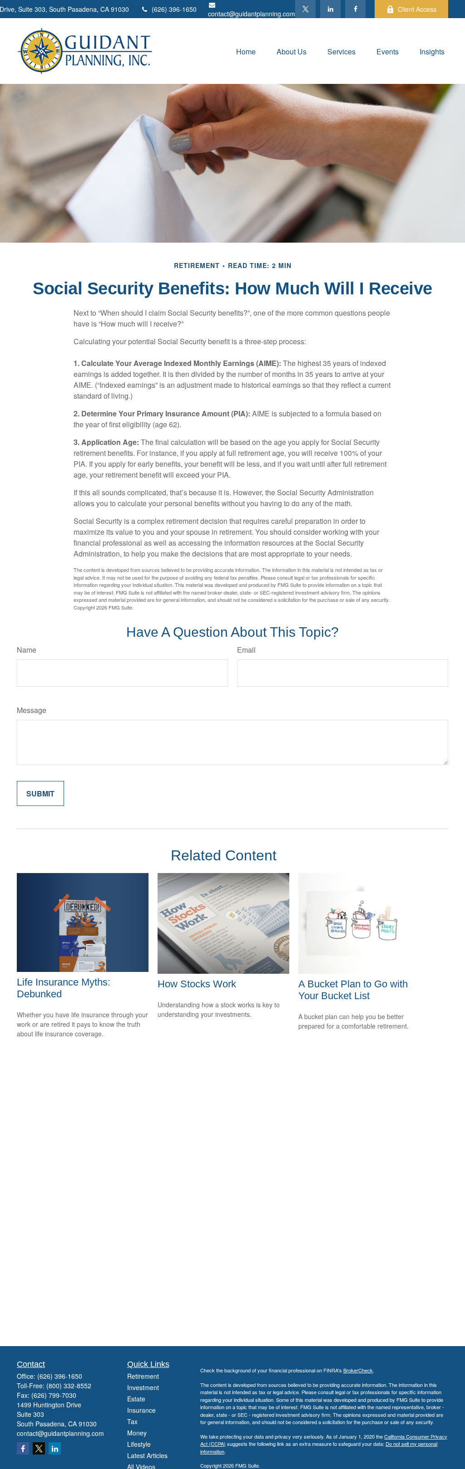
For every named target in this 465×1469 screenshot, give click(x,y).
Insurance (141, 1410)
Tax (132, 1421)
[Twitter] (305, 9)
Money (137, 1432)
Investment (143, 1387)
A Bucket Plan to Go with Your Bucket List (353, 989)
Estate (136, 1398)
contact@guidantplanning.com (251, 13)
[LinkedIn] (330, 9)
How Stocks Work (197, 984)
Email (246, 649)
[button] (245, 51)
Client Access (417, 9)
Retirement (143, 1376)
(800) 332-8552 (68, 1385)
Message (31, 710)
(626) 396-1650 (174, 9)
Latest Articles (147, 1455)
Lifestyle (139, 1444)
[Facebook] (355, 9)
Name (26, 649)
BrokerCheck (358, 1370)
